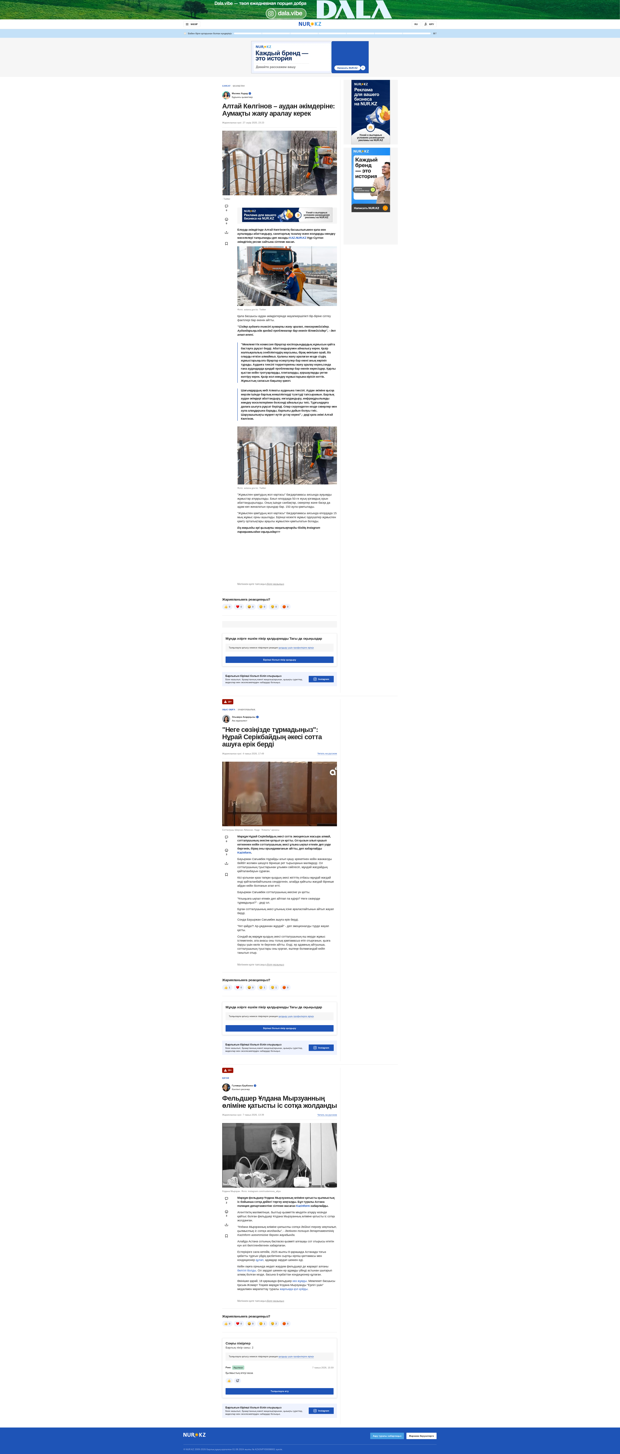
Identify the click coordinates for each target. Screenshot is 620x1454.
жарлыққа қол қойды (294, 1289)
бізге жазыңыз (275, 584)
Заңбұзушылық (246, 710)
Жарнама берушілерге (421, 1436)
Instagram (323, 679)
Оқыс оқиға (228, 710)
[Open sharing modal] (226, 232)
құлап (259, 1260)
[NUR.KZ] (310, 24)
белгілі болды (246, 1270)
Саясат (226, 86)
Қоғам (225, 1078)
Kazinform (244, 852)
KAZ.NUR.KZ (297, 237)
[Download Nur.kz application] (310, 9)
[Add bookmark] (226, 243)
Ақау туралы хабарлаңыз (387, 1436)
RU (416, 24)
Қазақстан (239, 86)
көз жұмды (300, 1281)
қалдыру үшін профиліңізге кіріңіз (296, 647)
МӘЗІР (194, 24)
